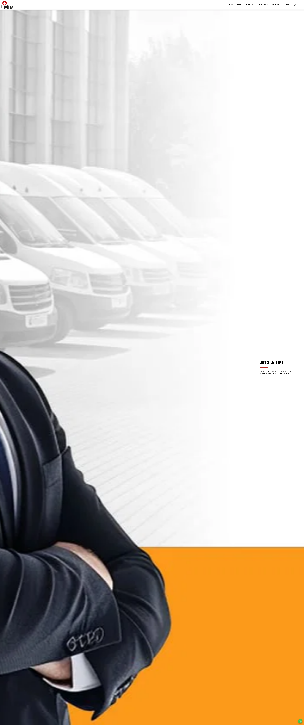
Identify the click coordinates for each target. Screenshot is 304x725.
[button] (251, 4)
